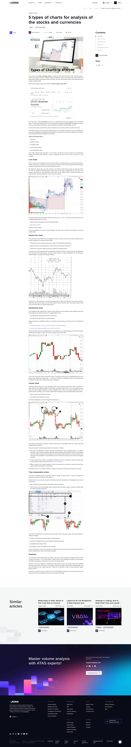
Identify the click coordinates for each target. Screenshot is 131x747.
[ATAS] (14, 3)
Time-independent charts (103, 47)
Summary (99, 50)
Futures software (52, 716)
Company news (90, 711)
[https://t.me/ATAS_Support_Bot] (87, 666)
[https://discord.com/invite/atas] (27, 734)
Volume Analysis (52, 704)
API (68, 706)
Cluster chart (100, 44)
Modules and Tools (52, 706)
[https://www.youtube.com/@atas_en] (24, 734)
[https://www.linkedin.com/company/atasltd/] (10, 734)
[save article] (101, 55)
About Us (88, 722)
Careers (88, 724)
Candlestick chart (101, 41)
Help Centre (70, 709)
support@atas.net (93, 662)
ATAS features (89, 709)
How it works (70, 724)
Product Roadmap (71, 729)
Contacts (88, 727)
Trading (88, 706)
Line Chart (99, 36)
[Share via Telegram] (96, 65)
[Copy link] (102, 65)
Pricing (40, 2)
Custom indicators (71, 711)
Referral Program (109, 704)
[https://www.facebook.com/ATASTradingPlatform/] (92, 666)
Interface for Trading (53, 709)
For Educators (108, 706)
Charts (50, 32)
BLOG (87, 701)
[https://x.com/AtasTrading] (16, 734)
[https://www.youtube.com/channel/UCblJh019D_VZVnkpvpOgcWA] (89, 666)
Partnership (110, 741)
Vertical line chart (101, 39)
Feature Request (71, 727)
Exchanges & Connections (54, 711)
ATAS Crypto (70, 722)
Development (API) (52, 713)
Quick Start (70, 704)
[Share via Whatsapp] (99, 65)
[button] (120, 742)
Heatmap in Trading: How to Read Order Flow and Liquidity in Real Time (108, 603)
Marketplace (70, 713)
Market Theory (89, 704)
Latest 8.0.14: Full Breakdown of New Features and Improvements (79, 603)
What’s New (70, 731)
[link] (94, 2)
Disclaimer (50, 741)
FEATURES (51, 701)
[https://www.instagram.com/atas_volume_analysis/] (95, 666)
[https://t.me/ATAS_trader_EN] (21, 734)
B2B (106, 709)
